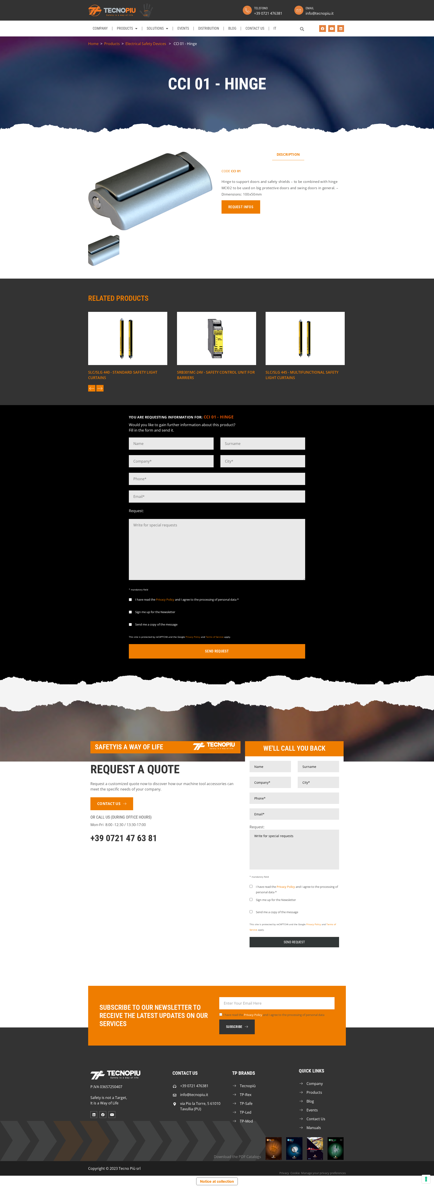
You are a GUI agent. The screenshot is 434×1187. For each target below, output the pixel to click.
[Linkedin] (340, 28)
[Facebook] (322, 28)
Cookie (295, 1173)
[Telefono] (247, 10)
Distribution (208, 28)
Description (288, 154)
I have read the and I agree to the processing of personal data (273, 1015)
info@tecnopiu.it (320, 13)
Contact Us (254, 28)
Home (93, 43)
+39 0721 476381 (268, 13)
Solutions (155, 28)
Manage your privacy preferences (323, 1173)
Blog (232, 28)
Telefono (261, 8)
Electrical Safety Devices (145, 43)
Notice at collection (217, 1181)
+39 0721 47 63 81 (123, 838)
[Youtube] (331, 28)
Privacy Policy (165, 599)
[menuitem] (275, 28)
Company (100, 28)
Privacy (284, 1173)
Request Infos (240, 207)
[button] (302, 29)
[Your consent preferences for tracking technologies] (426, 1179)
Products (125, 28)
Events (183, 28)
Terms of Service (215, 636)
